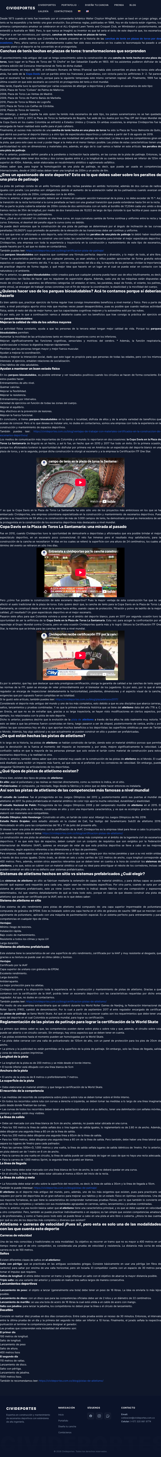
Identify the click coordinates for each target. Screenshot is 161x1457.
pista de (76, 719)
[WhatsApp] (107, 1416)
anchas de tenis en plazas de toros (128, 38)
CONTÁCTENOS (63, 11)
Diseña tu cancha (67, 1426)
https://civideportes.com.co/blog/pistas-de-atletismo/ (71, 1380)
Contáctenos (64, 1432)
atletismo (88, 719)
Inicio (61, 1414)
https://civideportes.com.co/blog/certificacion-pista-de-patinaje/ (65, 250)
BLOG (133, 5)
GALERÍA (43, 11)
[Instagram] (99, 1416)
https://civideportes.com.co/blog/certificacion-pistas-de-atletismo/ (82, 833)
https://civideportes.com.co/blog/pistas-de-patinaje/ (65, 1187)
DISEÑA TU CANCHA (97, 5)
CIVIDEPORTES (20, 8)
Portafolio (63, 1420)
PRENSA (119, 5)
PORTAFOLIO (69, 5)
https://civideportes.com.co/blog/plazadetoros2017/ (87, 699)
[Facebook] (90, 1416)
